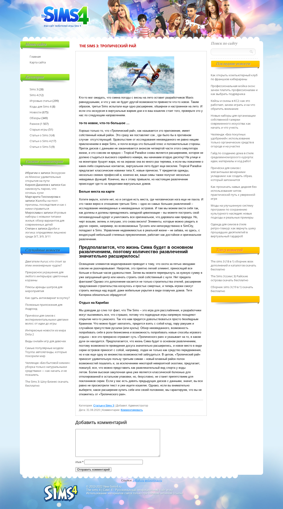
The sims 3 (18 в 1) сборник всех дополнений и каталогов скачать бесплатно (233, 265)
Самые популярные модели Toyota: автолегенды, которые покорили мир (46, 352)
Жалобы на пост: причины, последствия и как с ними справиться (45, 205)
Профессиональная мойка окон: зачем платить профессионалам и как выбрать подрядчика (234, 90)
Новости (35, 112)
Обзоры (35, 118)
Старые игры (39, 129)
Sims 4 (34, 95)
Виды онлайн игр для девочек (45, 341)
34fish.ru (138, 480)
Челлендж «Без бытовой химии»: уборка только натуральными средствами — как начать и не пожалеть (47, 369)
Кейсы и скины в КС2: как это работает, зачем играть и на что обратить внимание (233, 105)
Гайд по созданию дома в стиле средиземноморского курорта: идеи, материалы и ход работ (232, 157)
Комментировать (132, 410)
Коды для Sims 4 (40, 106)
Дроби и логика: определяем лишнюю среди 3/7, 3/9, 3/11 (45, 232)
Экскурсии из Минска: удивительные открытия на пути (45, 177)
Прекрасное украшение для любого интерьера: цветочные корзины (46, 276)
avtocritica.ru (153, 480)
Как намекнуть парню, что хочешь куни (45, 189)
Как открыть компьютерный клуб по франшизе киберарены (234, 77)
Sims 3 (34, 89)
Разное (34, 124)
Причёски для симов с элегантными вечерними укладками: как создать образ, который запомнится (231, 174)
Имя (79, 462)
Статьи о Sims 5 (40, 147)
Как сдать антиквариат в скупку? (47, 298)
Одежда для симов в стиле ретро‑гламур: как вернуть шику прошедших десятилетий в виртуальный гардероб (233, 230)
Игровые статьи (41, 101)
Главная (35, 57)
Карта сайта (38, 62)
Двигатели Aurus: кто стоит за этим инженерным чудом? (45, 263)
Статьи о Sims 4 (40, 141)
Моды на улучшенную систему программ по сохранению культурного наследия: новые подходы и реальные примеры (232, 211)
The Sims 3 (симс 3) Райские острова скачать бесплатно (229, 278)
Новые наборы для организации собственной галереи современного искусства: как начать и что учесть (233, 121)
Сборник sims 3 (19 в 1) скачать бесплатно (232, 289)
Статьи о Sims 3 (103, 405)
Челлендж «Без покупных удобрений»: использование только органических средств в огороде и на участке (232, 140)
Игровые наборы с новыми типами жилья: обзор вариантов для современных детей (45, 218)
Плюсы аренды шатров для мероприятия (43, 289)
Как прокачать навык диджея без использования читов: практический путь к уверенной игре (233, 193)
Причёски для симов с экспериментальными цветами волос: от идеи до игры (46, 319)
